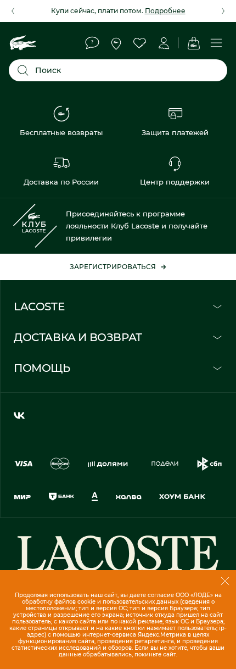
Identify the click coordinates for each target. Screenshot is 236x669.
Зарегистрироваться (113, 267)
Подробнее (165, 11)
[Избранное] (139, 43)
